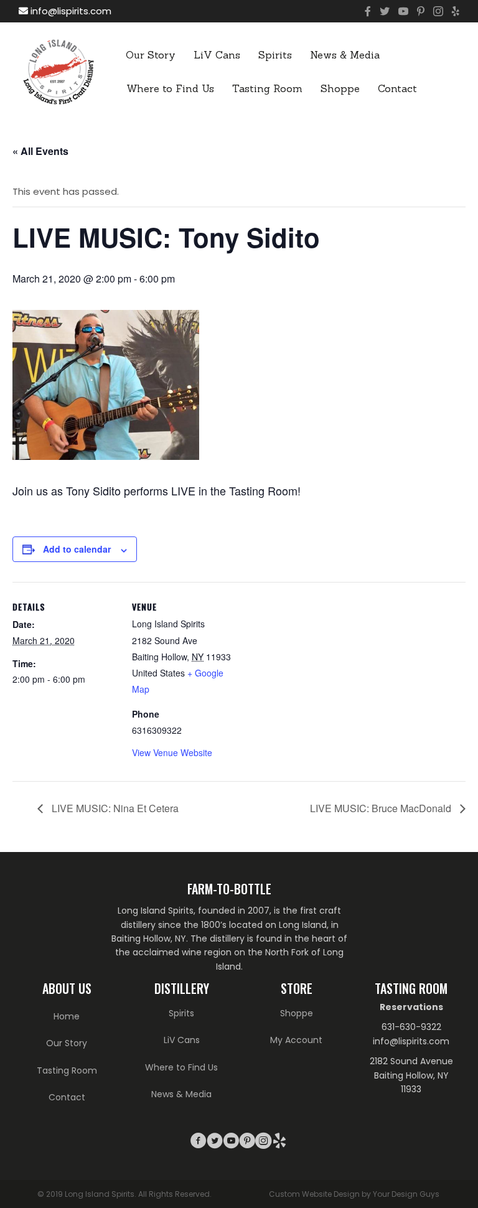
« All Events (40, 151)
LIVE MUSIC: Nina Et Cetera (114, 808)
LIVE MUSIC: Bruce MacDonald (382, 808)
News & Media (345, 55)
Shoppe (340, 88)
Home (67, 1016)
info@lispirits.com (69, 10)
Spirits (275, 55)
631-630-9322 (411, 1027)
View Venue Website (172, 752)
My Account (296, 1040)
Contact (397, 88)
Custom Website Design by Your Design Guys (354, 1194)
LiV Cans (217, 55)
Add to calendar (77, 549)
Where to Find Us (170, 88)
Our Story (151, 55)
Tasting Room (267, 88)
